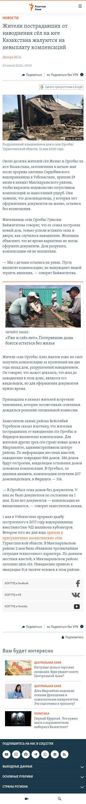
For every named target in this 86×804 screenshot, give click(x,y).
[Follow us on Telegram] (35, 754)
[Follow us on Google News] (55, 754)
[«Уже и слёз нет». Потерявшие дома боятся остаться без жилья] (43, 306)
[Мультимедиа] (26, 799)
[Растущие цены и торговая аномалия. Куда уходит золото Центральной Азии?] (18, 667)
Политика (41, 713)
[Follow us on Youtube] (6, 754)
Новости (11, 18)
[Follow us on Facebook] (26, 754)
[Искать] (59, 799)
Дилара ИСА (12, 57)
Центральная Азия (47, 662)
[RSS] (64, 754)
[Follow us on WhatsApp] (45, 754)
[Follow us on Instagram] (16, 754)
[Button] (32, 75)
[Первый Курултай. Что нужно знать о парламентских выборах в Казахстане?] (18, 718)
